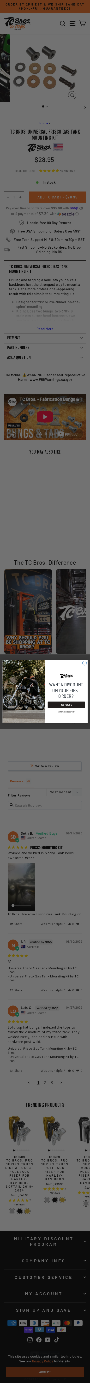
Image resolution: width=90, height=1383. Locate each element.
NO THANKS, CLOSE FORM (66, 712)
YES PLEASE (66, 704)
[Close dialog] (84, 663)
